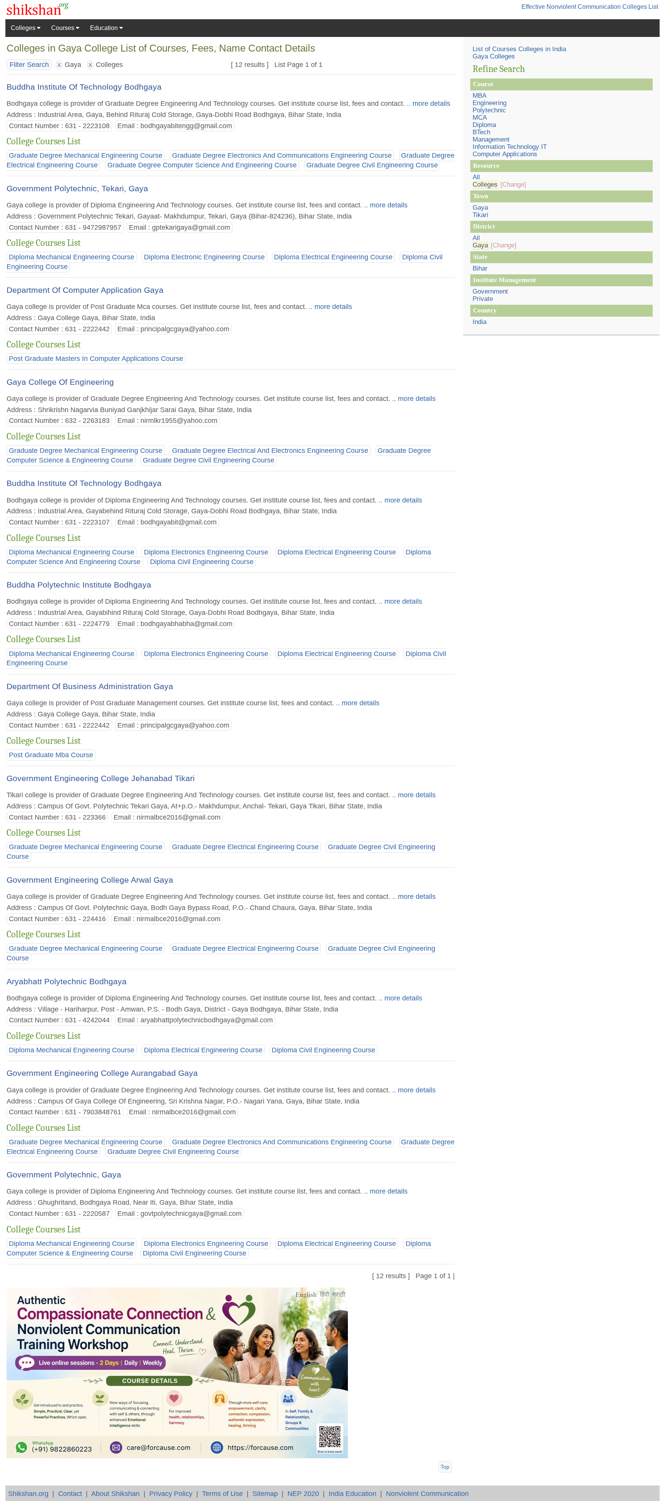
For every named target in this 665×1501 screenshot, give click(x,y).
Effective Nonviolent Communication (571, 6)
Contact (70, 1493)
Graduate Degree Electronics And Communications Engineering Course (282, 156)
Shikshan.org (28, 1493)
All (476, 177)
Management (491, 139)
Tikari (480, 215)
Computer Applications (505, 154)
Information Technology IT (510, 146)
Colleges (24, 28)
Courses (63, 28)
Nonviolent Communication (427, 1493)
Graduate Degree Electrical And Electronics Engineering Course (270, 450)
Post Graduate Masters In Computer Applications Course (96, 358)
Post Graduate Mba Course (51, 755)
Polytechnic (489, 110)
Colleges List (640, 6)
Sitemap (265, 1493)
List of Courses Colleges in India (519, 49)
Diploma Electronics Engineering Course (206, 552)
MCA (480, 117)
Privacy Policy (170, 1493)
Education (104, 28)
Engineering (489, 103)
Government (490, 291)
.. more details (427, 103)
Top (445, 1467)
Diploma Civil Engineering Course (202, 562)
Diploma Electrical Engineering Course (333, 257)
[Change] (513, 184)
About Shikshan (115, 1493)
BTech (481, 132)
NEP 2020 (303, 1493)
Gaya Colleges (494, 56)
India (479, 322)
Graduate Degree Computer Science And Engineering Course (202, 165)
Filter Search (29, 64)
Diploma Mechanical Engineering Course (71, 257)
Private (483, 298)
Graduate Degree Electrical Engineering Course (245, 847)
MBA (479, 95)
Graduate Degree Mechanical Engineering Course (85, 156)
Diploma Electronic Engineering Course (204, 257)
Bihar (480, 268)
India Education (352, 1493)
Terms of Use (222, 1493)
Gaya (480, 207)
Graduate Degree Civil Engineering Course (372, 165)
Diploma (484, 125)
